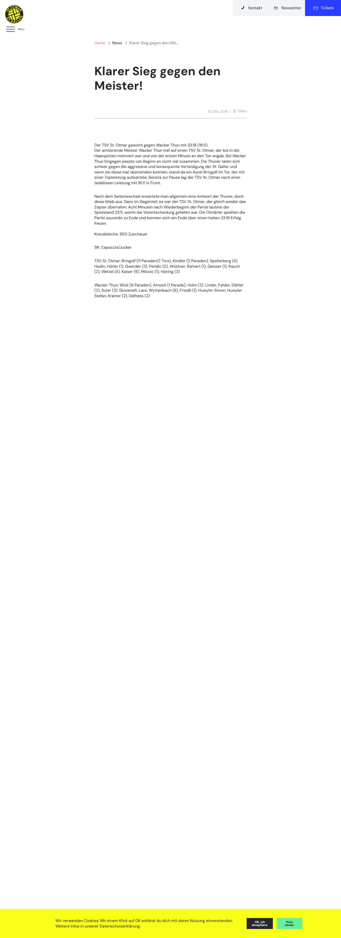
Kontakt (255, 7)
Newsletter (291, 7)
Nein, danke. (289, 923)
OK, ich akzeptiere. (260, 923)
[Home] (14, 14)
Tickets (327, 7)
